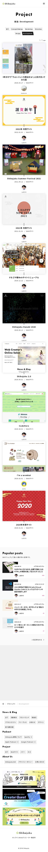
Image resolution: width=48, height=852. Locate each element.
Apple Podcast (11, 742)
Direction (38, 29)
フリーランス (23, 722)
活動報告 (14, 717)
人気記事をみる (37, 640)
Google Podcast (27, 742)
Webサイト (14, 752)
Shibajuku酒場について (13, 737)
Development (27, 33)
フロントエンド (24, 717)
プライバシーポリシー (26, 762)
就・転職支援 (9, 727)
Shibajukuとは (10, 762)
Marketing (28, 29)
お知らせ (32, 722)
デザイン (41, 722)
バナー (23, 752)
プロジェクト (11, 704)
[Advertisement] (24, 673)
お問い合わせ (39, 762)
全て (7, 29)
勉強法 (34, 717)
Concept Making (17, 29)
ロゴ (29, 752)
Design (18, 33)
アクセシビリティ (10, 722)
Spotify (27, 737)
